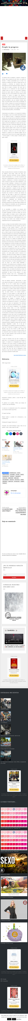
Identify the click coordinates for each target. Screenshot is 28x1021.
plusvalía (17, 479)
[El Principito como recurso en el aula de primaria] (7, 457)
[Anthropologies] (14, 3)
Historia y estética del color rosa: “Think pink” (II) (10, 828)
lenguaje (5, 478)
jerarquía (17, 476)
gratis (22, 474)
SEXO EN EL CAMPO (5, 874)
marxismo (10, 478)
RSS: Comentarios (4, 981)
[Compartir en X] (14, 433)
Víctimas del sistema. (5, 709)
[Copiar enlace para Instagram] (17, 433)
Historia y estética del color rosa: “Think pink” (10, 851)
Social (4, 44)
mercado (16, 478)
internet (12, 476)
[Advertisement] (14, 21)
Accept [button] (9, 1019)
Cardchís (10, 630)
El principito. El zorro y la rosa (7, 943)
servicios (10, 481)
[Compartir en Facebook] (10, 433)
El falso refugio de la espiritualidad (7, 748)
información (6, 476)
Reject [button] (14, 1019)
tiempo (22, 481)
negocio (12, 479)
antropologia (12, 472)
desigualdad (6, 474)
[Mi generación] (7, 444)
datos (18, 472)
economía (12, 474)
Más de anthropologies (16, 493)
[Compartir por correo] (20, 433)
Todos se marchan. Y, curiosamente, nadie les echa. (17, 449)
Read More (18, 1019)
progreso (5, 481)
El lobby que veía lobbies (5, 920)
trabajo (5, 483)
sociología (17, 481)
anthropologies (6, 49)
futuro (17, 474)
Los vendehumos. (4, 722)
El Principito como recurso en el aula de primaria (6, 462)
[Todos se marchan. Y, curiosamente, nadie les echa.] (18, 444)
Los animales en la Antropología (7, 897)
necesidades (6, 479)
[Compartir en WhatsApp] (7, 433)
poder (22, 479)
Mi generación (5, 447)
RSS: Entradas (3, 979)
